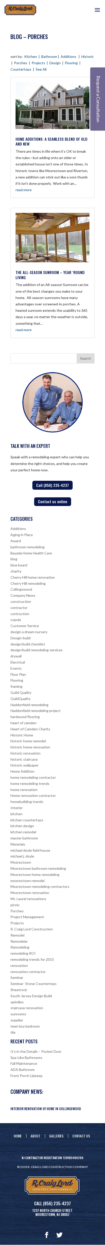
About (35, 1135)
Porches (20, 63)
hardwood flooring (25, 717)
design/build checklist (27, 644)
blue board (18, 565)
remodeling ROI (23, 953)
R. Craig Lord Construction (31, 929)
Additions (68, 56)
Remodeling (19, 947)
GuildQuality (20, 698)
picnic (15, 905)
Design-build (20, 638)
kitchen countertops (26, 820)
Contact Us (81, 1135)
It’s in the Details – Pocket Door (35, 1051)
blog (13, 559)
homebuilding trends (26, 801)
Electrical (17, 662)
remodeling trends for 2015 (32, 959)
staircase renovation (26, 1008)
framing (16, 686)
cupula (15, 619)
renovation (19, 965)
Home (18, 1135)
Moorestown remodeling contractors (39, 886)
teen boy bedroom (25, 1026)
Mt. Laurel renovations (28, 899)
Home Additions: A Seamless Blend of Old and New (51, 141)
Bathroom (49, 56)
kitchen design (22, 826)
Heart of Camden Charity (30, 729)
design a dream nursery (28, 632)
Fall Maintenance (23, 1063)
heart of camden (23, 723)
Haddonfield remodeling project (35, 710)
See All (41, 69)
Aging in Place (21, 535)
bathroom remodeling (27, 547)
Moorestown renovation (29, 892)
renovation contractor (28, 971)
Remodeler (19, 941)
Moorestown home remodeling (34, 874)
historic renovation (25, 753)
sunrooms (18, 1014)
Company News (22, 595)
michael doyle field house (30, 850)
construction (20, 601)
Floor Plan (18, 674)
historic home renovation (30, 747)
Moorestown (20, 862)
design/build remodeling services (36, 650)
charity (15, 571)
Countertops (20, 69)
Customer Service (24, 626)
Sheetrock (18, 990)
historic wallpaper (24, 765)
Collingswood (21, 589)
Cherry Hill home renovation (32, 577)
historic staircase (24, 759)
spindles (17, 1002)
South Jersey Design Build (31, 996)
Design (55, 63)
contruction (19, 614)
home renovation (23, 789)
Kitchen (30, 56)
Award (15, 541)
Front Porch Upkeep (26, 1075)
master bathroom (24, 838)
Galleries (56, 1135)
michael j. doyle (22, 856)
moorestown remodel (27, 880)
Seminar (16, 977)
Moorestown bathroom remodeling (38, 868)
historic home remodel (28, 741)
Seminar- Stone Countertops (33, 983)
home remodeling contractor (33, 777)
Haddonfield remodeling (29, 705)
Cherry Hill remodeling (28, 583)
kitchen (16, 814)
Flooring (71, 63)
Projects (38, 63)
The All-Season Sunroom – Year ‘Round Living (50, 274)
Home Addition (22, 771)
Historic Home (21, 735)
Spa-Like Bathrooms (26, 1057)
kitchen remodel (23, 832)
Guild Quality (20, 692)
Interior (16, 808)
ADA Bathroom (22, 1069)
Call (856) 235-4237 (52, 485)
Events (16, 668)
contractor (19, 607)
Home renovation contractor (33, 795)
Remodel (17, 935)
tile (13, 1032)
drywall (16, 656)
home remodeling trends (29, 783)
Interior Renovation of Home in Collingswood (45, 1108)
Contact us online (52, 501)
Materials (17, 844)
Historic (87, 56)
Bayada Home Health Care (31, 553)
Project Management (27, 917)
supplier (16, 1020)
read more (24, 190)
